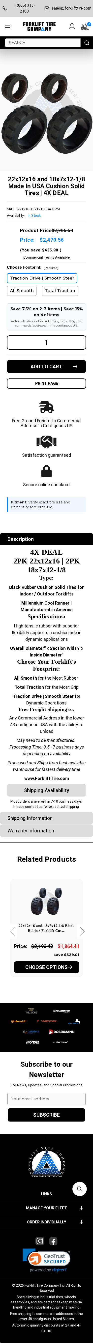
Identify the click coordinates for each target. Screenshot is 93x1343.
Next (82, 930)
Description (20, 539)
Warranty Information (30, 831)
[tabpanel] (46, 934)
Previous (12, 930)
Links (46, 1194)
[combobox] (43, 42)
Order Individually (46, 1222)
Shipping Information (30, 818)
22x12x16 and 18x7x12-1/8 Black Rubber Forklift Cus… (47, 928)
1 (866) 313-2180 (24, 8)
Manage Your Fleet (46, 1208)
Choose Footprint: (32, 267)
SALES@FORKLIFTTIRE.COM (71, 8)
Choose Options (46, 967)
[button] (46, 1260)
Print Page (46, 383)
